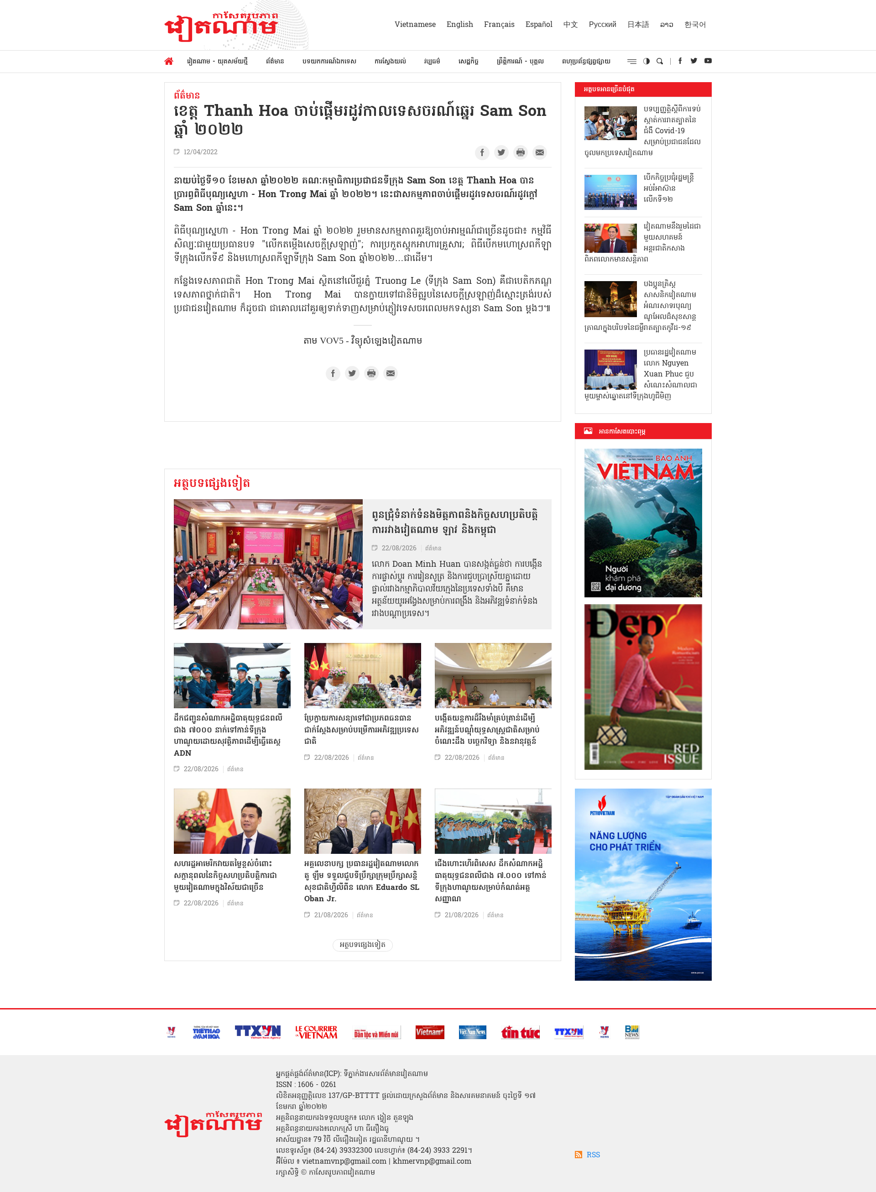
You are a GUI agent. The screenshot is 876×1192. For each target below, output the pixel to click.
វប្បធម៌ (432, 62)
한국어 (695, 25)
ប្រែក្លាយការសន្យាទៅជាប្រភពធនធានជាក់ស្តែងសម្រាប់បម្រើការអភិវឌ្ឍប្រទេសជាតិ (361, 730)
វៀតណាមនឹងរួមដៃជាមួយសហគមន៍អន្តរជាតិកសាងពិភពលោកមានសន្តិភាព (642, 243)
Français (499, 25)
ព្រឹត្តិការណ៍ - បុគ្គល (520, 62)
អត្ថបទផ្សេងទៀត (212, 484)
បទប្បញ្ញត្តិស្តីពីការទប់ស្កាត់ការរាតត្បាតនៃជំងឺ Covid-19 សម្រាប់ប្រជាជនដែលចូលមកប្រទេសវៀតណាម (642, 131)
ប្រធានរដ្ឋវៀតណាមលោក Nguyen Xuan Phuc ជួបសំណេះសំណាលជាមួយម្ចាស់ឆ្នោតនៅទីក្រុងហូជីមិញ (640, 374)
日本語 (638, 25)
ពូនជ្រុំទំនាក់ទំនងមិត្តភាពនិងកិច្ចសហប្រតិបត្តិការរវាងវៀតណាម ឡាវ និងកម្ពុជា (455, 523)
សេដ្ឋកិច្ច (469, 62)
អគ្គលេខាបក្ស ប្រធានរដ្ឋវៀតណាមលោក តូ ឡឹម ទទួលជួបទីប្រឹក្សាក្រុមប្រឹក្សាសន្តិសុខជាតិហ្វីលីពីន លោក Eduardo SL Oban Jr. (361, 881)
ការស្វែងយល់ (390, 62)
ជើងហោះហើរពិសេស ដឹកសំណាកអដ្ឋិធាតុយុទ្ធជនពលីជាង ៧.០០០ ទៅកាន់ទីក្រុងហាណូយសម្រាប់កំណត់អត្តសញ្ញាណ (491, 881)
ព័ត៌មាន (275, 62)
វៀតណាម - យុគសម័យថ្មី (217, 62)
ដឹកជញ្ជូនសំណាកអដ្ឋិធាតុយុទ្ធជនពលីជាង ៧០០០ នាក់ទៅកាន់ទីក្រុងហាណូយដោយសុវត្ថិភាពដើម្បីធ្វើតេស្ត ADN (228, 736)
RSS (593, 1155)
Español (539, 25)
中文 (570, 25)
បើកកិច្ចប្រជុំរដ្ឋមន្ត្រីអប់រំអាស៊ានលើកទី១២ (669, 189)
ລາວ (666, 25)
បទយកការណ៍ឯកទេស (329, 62)
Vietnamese (415, 25)
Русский (602, 25)
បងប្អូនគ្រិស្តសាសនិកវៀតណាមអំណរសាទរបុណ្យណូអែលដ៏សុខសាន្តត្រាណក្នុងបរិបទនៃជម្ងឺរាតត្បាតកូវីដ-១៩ (640, 306)
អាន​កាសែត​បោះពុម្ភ (622, 431)
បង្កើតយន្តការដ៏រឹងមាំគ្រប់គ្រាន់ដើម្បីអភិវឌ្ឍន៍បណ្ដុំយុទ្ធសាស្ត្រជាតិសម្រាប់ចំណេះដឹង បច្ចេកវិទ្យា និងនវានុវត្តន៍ (487, 730)
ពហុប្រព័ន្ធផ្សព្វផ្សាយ (586, 62)
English (460, 25)
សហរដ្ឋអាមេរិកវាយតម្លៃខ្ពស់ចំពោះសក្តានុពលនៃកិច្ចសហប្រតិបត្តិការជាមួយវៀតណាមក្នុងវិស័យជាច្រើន (225, 875)
